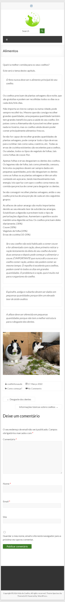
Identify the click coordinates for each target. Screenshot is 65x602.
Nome (7, 483)
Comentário (10, 439)
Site (5, 516)
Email (6, 501)
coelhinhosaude (14, 384)
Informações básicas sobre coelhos (38, 406)
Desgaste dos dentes (19, 399)
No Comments (35, 388)
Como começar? (14, 388)
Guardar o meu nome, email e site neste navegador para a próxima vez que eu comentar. (32, 537)
